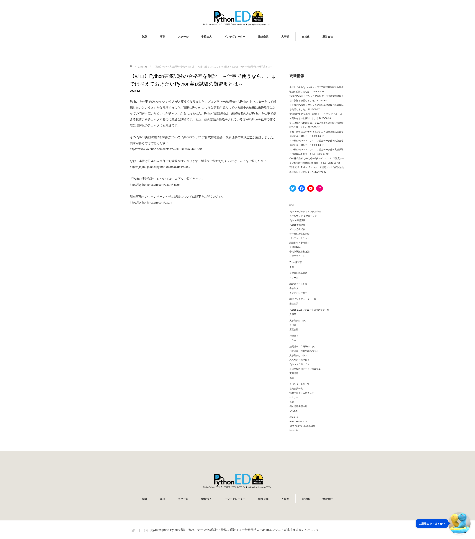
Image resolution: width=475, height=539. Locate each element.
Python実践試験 (297, 224)
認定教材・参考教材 (299, 242)
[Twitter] (132, 530)
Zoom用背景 (295, 262)
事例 (162, 36)
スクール (183, 36)
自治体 (306, 36)
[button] (443, 523)
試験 (144, 36)
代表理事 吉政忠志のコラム (303, 350)
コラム (292, 340)
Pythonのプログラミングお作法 (305, 211)
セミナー (293, 397)
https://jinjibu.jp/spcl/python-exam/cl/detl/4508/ (160, 167)
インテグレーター (235, 36)
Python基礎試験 (297, 220)
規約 (291, 401)
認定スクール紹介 (298, 283)
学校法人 (206, 36)
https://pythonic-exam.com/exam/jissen (155, 184)
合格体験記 (295, 246)
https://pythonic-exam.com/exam (151, 202)
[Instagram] (145, 530)
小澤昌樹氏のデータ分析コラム (305, 368)
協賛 (291, 377)
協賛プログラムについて (301, 392)
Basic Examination (298, 421)
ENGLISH (294, 410)
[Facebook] (139, 530)
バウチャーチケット (299, 238)
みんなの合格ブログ (299, 359)
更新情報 (293, 373)
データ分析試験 (297, 229)
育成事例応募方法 (298, 272)
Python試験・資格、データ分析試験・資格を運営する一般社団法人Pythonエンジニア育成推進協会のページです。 (246, 529)
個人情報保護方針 (298, 406)
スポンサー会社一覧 (299, 383)
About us (293, 416)
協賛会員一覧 (296, 388)
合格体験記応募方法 (299, 251)
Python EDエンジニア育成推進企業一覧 (309, 309)
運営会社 (327, 36)
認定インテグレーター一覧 (302, 298)
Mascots (293, 430)
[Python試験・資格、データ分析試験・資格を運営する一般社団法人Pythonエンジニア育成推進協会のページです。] (237, 18)
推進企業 (263, 36)
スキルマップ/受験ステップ (303, 215)
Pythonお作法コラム (299, 364)
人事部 (285, 36)
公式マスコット (297, 255)
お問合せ (293, 335)
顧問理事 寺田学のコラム (302, 346)
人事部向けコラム (298, 320)
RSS (151, 530)
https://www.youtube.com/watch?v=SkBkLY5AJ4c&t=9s (166, 149)
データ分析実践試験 (299, 233)
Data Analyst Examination (302, 425)
